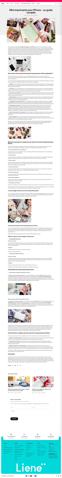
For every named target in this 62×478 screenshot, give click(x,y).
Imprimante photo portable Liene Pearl (16, 301)
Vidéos (16, 459)
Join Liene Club (50, 437)
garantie (38, 449)
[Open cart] (60, 3)
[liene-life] (3, 3)
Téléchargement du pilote (30, 453)
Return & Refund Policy (24, 437)
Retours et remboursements (41, 447)
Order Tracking (28, 447)
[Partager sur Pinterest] (18, 365)
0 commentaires (35, 15)
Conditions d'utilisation (41, 453)
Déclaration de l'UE (40, 454)
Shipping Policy (11, 437)
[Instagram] (58, 475)
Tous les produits (6, 453)
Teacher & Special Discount (19, 445)
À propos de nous (17, 456)
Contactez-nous (28, 445)
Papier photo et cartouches (7, 451)
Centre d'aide (28, 449)
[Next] (44, 1)
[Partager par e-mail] (20, 365)
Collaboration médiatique (19, 454)
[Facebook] (56, 475)
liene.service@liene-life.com (53, 444)
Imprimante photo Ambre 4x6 (8, 447)
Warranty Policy (37, 437)
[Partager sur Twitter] (15, 365)
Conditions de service (36, 403)
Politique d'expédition (40, 445)
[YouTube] (60, 475)
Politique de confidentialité (27, 403)
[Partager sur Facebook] (13, 365)
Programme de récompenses (19, 449)
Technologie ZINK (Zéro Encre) (15, 238)
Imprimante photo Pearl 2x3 (7, 449)
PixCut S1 (4, 445)
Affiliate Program (17, 447)
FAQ (26, 451)
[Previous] (18, 1)
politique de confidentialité (41, 451)
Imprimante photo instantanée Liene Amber (17, 275)
